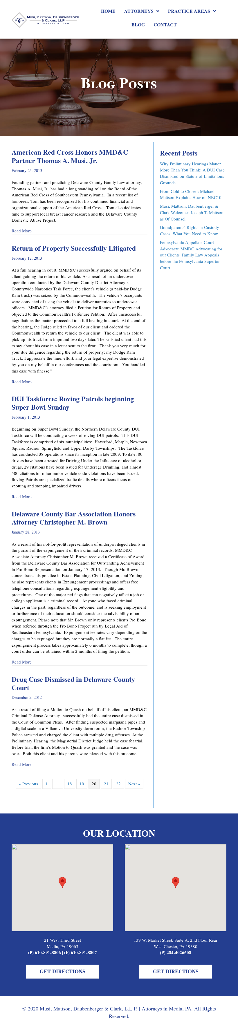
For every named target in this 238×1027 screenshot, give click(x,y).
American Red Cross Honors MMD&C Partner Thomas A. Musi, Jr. (70, 156)
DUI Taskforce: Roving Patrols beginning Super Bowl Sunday (73, 402)
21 (106, 783)
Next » (134, 783)
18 (69, 783)
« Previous (28, 783)
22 (118, 783)
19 (82, 783)
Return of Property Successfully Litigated (74, 248)
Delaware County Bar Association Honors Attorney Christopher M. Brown (74, 518)
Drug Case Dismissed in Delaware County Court (73, 683)
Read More (22, 231)
